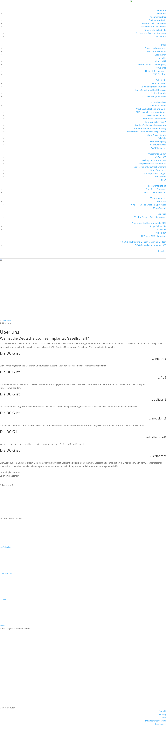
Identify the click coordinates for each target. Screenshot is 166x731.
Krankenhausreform (156, 115)
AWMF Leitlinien (158, 148)
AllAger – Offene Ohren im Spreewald (148, 204)
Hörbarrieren (160, 176)
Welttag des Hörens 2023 (154, 160)
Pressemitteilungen (157, 153)
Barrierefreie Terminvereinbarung (150, 128)
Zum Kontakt (9, 634)
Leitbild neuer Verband (155, 192)
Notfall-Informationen (155, 71)
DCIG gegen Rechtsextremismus (151, 112)
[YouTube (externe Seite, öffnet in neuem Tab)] (4, 515)
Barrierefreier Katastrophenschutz (150, 167)
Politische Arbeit (158, 102)
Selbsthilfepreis (158, 93)
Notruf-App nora (158, 170)
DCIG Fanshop (159, 74)
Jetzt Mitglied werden (13, 481)
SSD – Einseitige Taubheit (154, 96)
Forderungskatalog (157, 185)
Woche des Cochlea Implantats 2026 (149, 223)
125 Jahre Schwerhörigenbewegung (149, 217)
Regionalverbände (157, 20)
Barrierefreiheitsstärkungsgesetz (150, 125)
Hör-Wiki (162, 58)
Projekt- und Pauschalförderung (151, 33)
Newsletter (161, 67)
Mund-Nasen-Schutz (156, 135)
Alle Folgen (161, 232)
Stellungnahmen (158, 105)
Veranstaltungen (158, 198)
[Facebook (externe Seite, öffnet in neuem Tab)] (4, 497)
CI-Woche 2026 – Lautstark (153, 236)
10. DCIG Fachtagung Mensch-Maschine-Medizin (143, 241)
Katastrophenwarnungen (154, 173)
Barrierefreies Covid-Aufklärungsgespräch (146, 131)
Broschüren (160, 54)
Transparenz (160, 36)
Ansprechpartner (158, 17)
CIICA (163, 180)
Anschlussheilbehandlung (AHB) (151, 109)
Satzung (162, 714)
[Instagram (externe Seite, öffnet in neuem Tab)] (4, 506)
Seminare (161, 201)
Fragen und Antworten (155, 48)
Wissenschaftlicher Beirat (154, 23)
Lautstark (161, 229)
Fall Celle (162, 138)
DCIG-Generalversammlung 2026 (150, 245)
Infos (163, 44)
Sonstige (162, 214)
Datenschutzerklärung (155, 720)
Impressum (160, 724)
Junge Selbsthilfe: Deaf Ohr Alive (150, 90)
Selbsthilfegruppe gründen (153, 86)
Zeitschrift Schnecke (156, 51)
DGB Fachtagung (158, 141)
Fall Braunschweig (157, 144)
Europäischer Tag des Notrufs (152, 163)
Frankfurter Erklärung (156, 189)
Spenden (162, 251)
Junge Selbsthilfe (158, 226)
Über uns (161, 10)
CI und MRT (160, 61)
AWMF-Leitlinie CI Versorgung (152, 64)
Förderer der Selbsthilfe (155, 30)
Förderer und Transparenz (153, 26)
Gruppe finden (159, 83)
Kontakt (162, 711)
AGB (164, 717)
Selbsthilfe (161, 80)
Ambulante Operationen (154, 118)
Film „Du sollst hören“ (155, 122)
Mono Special (159, 208)
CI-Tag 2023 (160, 157)
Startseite (6, 320)
